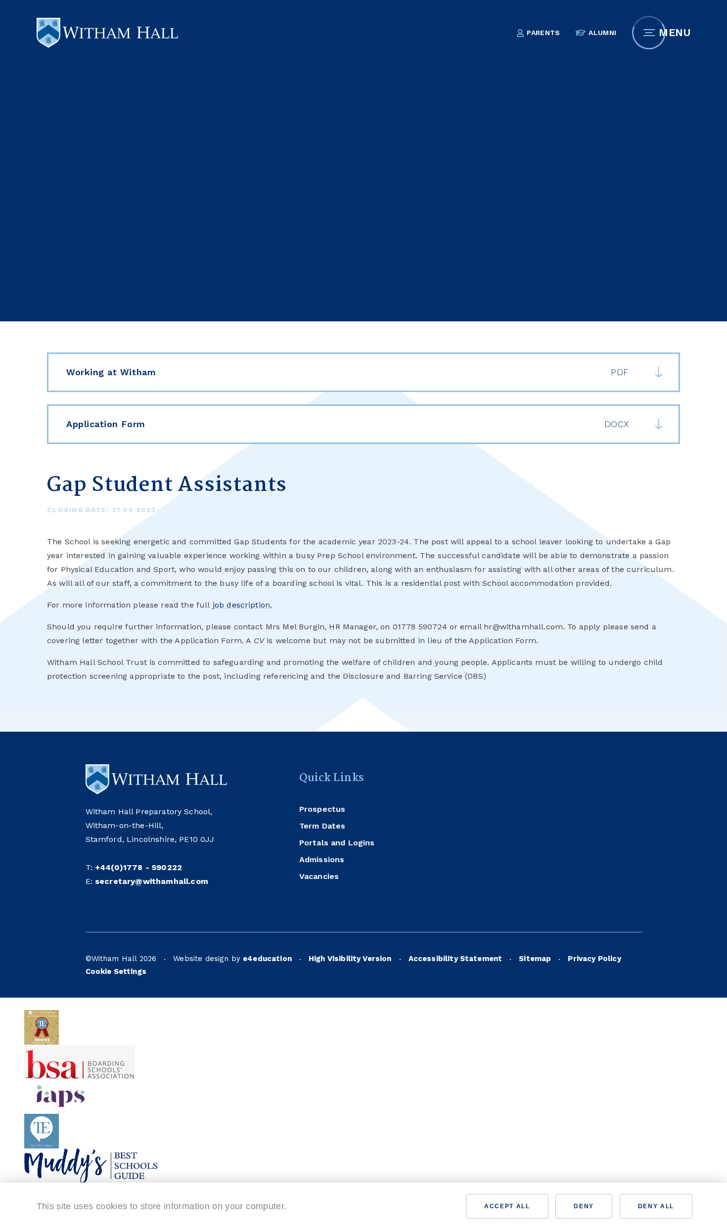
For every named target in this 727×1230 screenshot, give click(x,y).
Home (58, 304)
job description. (243, 605)
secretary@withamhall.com (151, 881)
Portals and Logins (337, 842)
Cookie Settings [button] (116, 971)
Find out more (326, 1206)
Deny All (656, 1206)
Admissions (322, 859)
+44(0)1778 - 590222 (138, 867)
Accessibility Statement (455, 958)
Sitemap (535, 958)
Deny (584, 1206)
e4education (267, 958)
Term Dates (322, 826)
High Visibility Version (350, 958)
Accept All (507, 1206)
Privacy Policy (594, 958)
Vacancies (199, 304)
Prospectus (322, 809)
